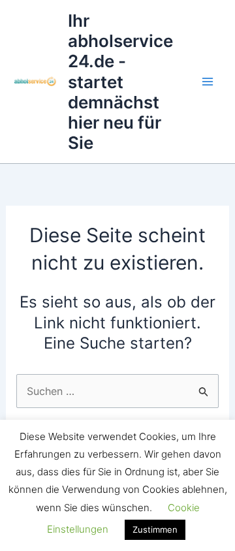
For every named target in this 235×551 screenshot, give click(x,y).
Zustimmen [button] (155, 529)
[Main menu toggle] (207, 81)
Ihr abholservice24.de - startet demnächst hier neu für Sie (120, 81)
